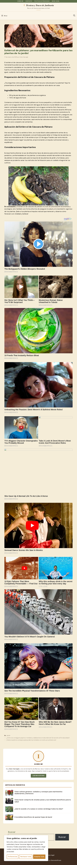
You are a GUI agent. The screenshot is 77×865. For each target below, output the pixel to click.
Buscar (11, 832)
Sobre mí (20, 1)
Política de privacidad (42, 1)
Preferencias (12, 856)
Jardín (8, 735)
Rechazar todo (25, 856)
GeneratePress (56, 860)
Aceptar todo (39, 856)
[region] (26, 848)
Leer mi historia (38, 775)
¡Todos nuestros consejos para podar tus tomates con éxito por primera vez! (31, 740)
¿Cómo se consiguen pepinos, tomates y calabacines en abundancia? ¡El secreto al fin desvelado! (38, 738)
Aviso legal (56, 1)
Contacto (28, 1)
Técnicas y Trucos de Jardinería (40, 5)
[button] (74, 15)
